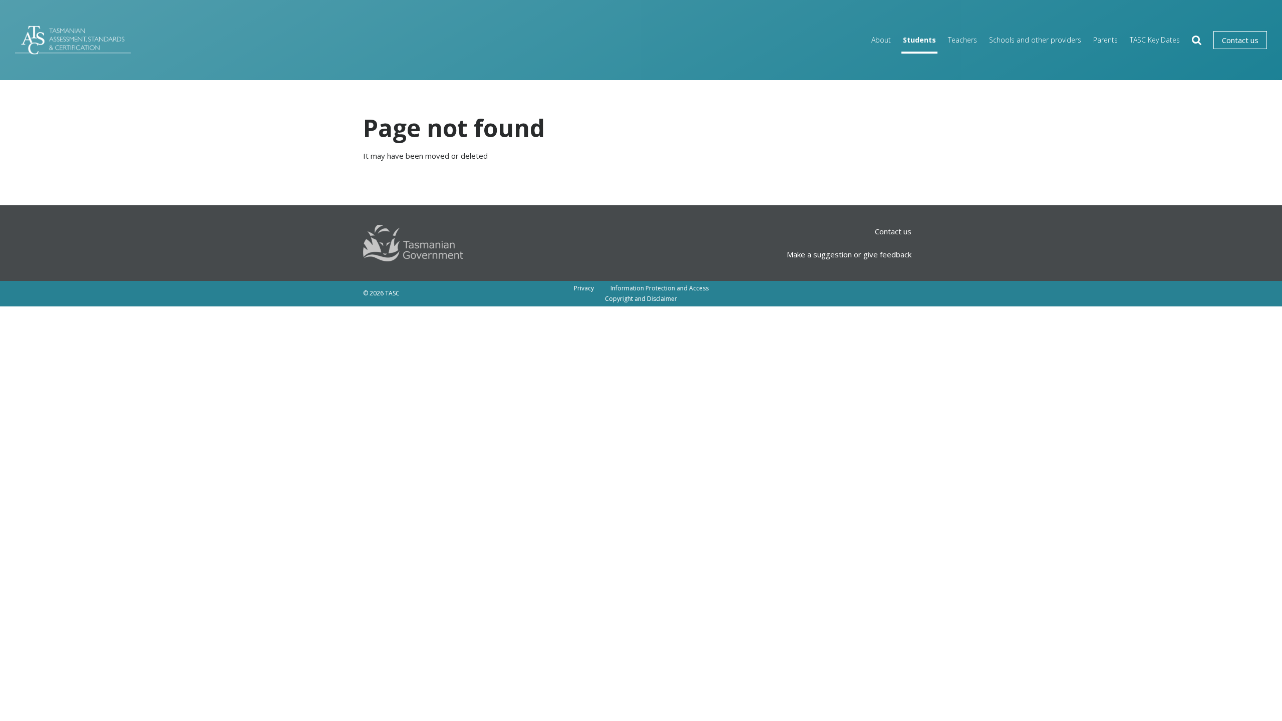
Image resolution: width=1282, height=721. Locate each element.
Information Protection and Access (659, 288)
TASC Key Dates (1155, 40)
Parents (1105, 40)
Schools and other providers (1035, 40)
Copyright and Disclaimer (641, 298)
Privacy (584, 288)
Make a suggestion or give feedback (849, 254)
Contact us (1240, 40)
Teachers (962, 40)
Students (919, 40)
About (881, 40)
